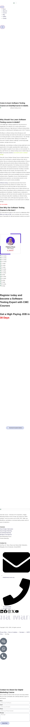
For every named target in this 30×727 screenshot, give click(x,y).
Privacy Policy (3, 632)
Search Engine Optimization (6, 529)
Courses (5, 12)
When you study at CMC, (6, 214)
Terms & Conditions (12, 632)
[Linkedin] (1, 611)
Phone (1, 708)
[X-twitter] (13, 611)
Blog (4, 14)
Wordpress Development (6, 534)
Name (1, 700)
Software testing (4, 182)
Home (4, 9)
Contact (4, 18)
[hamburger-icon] (2, 7)
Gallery (4, 16)
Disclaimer (22, 632)
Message (2, 712)
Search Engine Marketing (6, 530)
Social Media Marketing (5, 532)
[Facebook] (5, 611)
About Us (5, 11)
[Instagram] (9, 611)
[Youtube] (17, 611)
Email (1, 704)
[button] (15, 427)
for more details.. (4, 204)
